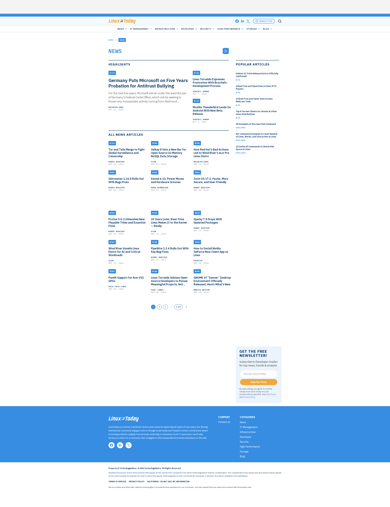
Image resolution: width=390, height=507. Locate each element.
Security (205, 29)
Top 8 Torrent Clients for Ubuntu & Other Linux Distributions (256, 112)
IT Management (139, 29)
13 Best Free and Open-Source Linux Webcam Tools (254, 100)
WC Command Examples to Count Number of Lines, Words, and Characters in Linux (257, 135)
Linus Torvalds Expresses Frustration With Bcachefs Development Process (210, 83)
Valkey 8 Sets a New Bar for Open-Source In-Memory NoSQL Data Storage (168, 153)
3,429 (178, 307)
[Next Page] (186, 306)
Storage (251, 29)
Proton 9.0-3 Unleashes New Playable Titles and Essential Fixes (126, 223)
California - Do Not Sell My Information (168, 481)
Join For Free (259, 382)
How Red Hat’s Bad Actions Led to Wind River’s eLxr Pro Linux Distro (211, 153)
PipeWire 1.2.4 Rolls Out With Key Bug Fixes (170, 250)
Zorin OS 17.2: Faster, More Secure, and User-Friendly (211, 180)
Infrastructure (165, 29)
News (120, 29)
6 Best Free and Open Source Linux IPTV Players (256, 87)
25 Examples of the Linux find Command (256, 124)
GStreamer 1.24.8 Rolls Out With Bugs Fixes (126, 180)
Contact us (224, 422)
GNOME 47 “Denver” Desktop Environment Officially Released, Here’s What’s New (212, 281)
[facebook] (237, 21)
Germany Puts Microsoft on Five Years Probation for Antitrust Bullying (148, 83)
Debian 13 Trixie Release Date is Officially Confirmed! (257, 75)
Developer (187, 29)
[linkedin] (242, 21)
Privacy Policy (249, 397)
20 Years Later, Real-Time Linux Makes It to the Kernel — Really (169, 223)
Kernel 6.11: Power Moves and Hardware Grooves (167, 180)
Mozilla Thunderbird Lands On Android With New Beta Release (212, 111)
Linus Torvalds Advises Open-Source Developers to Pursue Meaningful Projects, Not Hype (169, 281)
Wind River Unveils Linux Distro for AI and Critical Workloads (124, 252)
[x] (248, 21)
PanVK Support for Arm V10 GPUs (126, 279)
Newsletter (266, 21)
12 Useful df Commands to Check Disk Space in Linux (255, 148)
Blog (266, 29)
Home (110, 40)
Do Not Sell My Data (260, 487)
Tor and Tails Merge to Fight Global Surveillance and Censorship (126, 153)
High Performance (228, 29)
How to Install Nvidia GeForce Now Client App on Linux (211, 252)
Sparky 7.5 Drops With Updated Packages (208, 221)
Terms (273, 394)
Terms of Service (117, 481)
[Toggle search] (280, 21)
